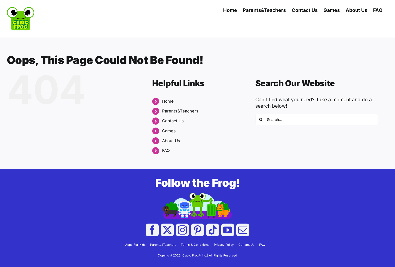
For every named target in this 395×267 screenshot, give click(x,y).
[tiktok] (212, 230)
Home (168, 101)
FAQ (166, 150)
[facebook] (152, 230)
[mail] (242, 230)
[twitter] (167, 230)
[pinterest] (197, 230)
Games (169, 130)
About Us (171, 140)
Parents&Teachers (180, 111)
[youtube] (227, 230)
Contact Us (173, 120)
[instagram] (182, 230)
